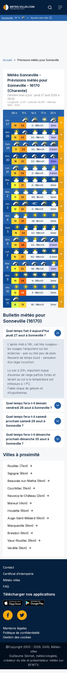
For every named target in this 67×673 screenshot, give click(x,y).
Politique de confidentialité (21, 633)
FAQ (6, 586)
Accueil (7, 60)
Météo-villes (11, 580)
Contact (8, 567)
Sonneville (7, 17)
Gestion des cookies (17, 637)
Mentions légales (15, 628)
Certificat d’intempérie (18, 574)
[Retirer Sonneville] (27, 17)
